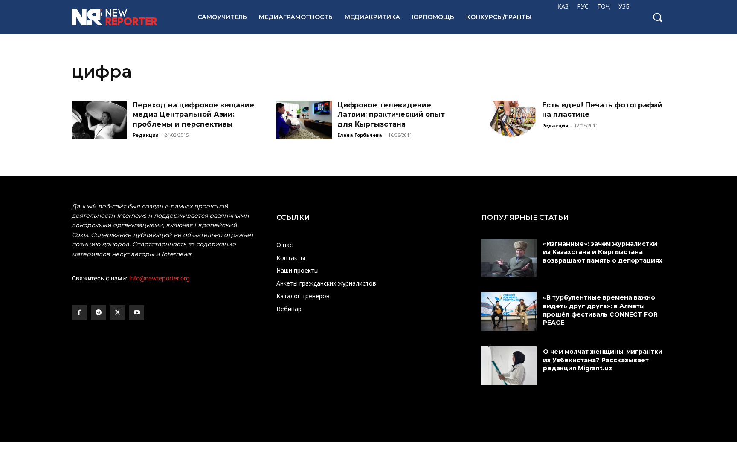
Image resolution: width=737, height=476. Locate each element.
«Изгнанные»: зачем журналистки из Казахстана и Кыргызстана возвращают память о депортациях (603, 252)
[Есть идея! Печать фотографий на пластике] (509, 120)
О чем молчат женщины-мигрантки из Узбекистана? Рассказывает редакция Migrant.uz (602, 360)
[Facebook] (79, 312)
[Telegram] (98, 312)
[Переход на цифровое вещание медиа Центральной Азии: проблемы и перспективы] (99, 120)
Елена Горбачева (359, 135)
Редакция (146, 135)
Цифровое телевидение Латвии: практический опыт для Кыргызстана (391, 114)
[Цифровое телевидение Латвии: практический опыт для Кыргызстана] (304, 120)
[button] (657, 17)
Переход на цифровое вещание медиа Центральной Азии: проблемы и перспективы (193, 114)
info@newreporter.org (159, 278)
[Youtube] (136, 312)
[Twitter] (117, 312)
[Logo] (125, 17)
